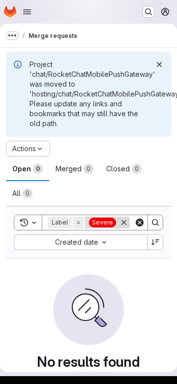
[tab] (27, 169)
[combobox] (80, 242)
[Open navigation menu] (27, 12)
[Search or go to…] (148, 12)
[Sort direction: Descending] (155, 242)
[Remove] (124, 222)
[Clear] (140, 222)
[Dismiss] (159, 64)
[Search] (155, 222)
